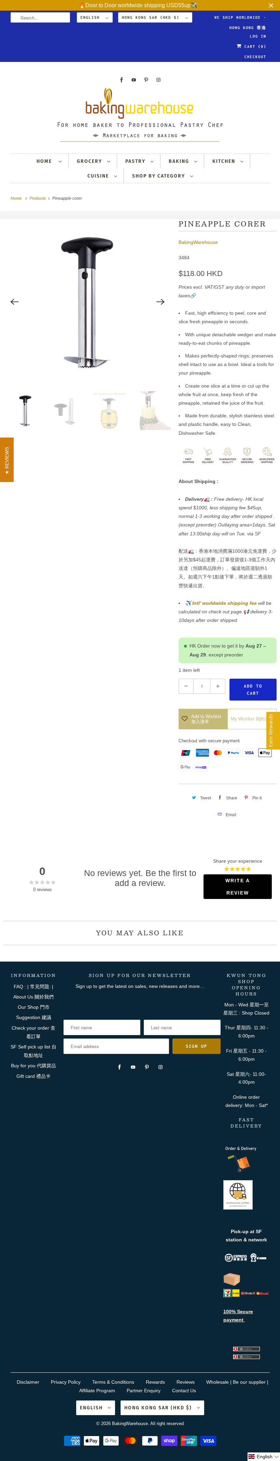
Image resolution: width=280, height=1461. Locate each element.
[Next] (160, 301)
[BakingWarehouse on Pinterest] (146, 80)
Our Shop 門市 (34, 1007)
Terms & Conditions (113, 1382)
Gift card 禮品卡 (33, 1076)
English (91, 17)
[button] (264, 1456)
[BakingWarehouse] (140, 117)
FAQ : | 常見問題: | (33, 986)
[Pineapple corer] (87, 301)
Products (38, 198)
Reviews (186, 1382)
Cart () (254, 46)
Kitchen (224, 161)
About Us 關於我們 (33, 997)
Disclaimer (28, 1382)
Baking (180, 161)
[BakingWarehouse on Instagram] (158, 80)
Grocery (90, 161)
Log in (258, 36)
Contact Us (184, 1390)
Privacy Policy (66, 1382)
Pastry (136, 161)
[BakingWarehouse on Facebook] (121, 80)
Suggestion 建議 (33, 1017)
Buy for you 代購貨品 (33, 1065)
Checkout (255, 57)
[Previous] (14, 301)
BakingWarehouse (198, 242)
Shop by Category (159, 176)
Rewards (155, 1382)
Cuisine (99, 176)
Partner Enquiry (143, 1390)
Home (46, 161)
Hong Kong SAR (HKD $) (152, 17)
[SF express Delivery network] (231, 1284)
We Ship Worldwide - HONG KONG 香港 (240, 19)
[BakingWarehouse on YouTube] (133, 80)
